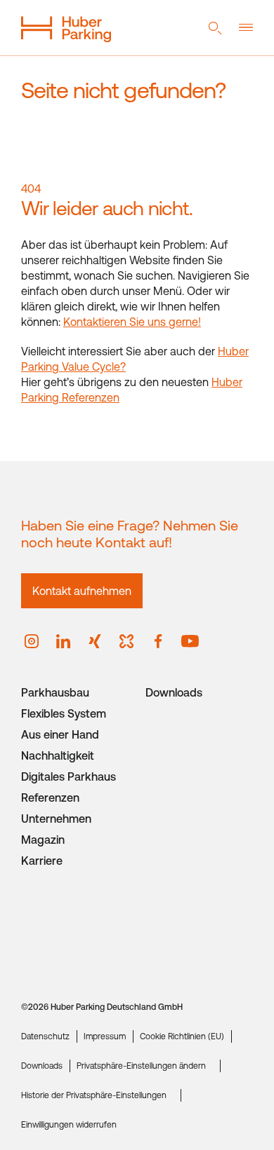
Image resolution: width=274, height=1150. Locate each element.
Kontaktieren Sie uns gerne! (132, 321)
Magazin (43, 839)
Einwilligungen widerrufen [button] (69, 1125)
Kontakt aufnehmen (81, 590)
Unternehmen (56, 818)
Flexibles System (63, 713)
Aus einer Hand (60, 734)
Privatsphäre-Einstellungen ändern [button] (141, 1066)
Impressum (105, 1036)
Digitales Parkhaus (68, 776)
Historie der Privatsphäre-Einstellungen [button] (94, 1095)
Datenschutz (45, 1036)
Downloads (173, 692)
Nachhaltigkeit (57, 755)
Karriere (42, 860)
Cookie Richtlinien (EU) (182, 1036)
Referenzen (50, 797)
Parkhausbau (55, 692)
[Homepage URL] (66, 28)
